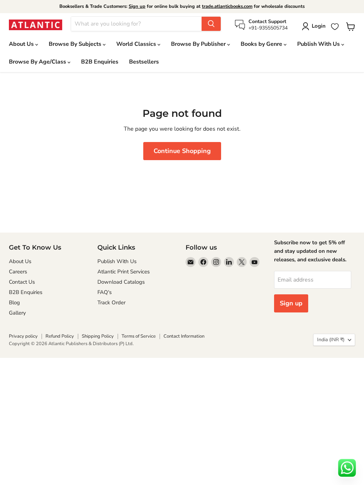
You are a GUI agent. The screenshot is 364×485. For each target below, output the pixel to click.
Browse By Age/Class (38, 62)
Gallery (17, 312)
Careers (18, 271)
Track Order (111, 302)
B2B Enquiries (99, 62)
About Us (22, 44)
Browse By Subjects (76, 44)
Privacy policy (23, 336)
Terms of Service (139, 336)
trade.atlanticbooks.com (227, 6)
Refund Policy (60, 336)
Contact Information (184, 336)
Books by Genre (262, 44)
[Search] (211, 24)
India (330, 339)
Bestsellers (144, 62)
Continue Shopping (182, 151)
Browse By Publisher (199, 44)
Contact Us (22, 281)
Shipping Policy (98, 336)
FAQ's (104, 292)
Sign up (137, 6)
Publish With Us (319, 44)
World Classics (136, 44)
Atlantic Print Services (123, 271)
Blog (14, 302)
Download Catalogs (121, 281)
